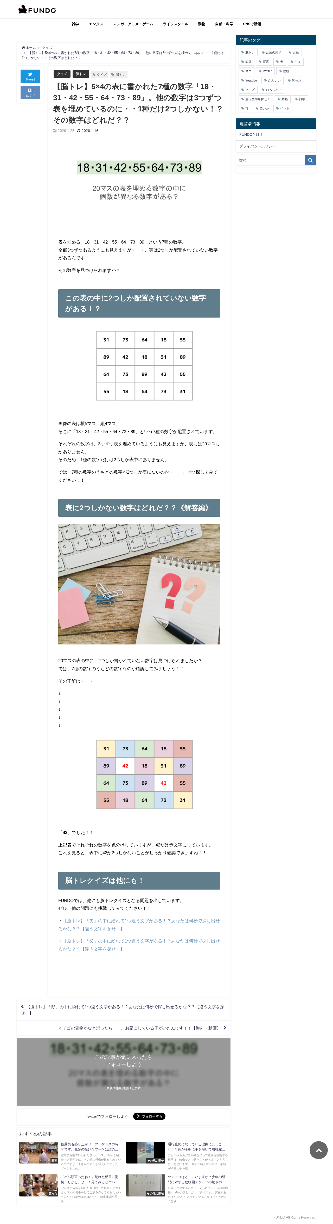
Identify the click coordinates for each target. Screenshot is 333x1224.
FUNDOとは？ (251, 134)
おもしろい (273, 89)
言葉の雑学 (273, 52)
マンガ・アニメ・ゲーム (133, 24)
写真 (266, 61)
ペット (285, 108)
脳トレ (81, 74)
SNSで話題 (252, 24)
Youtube (251, 80)
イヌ (297, 61)
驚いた (264, 108)
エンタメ (96, 24)
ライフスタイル (175, 24)
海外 (248, 61)
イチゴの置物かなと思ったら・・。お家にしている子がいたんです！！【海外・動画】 (140, 1028)
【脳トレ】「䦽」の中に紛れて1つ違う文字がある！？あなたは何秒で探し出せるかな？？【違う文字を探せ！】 (122, 1010)
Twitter (267, 71)
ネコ (248, 71)
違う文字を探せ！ (257, 99)
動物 (201, 24)
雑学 (75, 24)
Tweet (30, 79)
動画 (284, 99)
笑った (296, 80)
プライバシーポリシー (257, 146)
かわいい (274, 80)
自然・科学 (224, 24)
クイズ (62, 74)
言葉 (296, 52)
